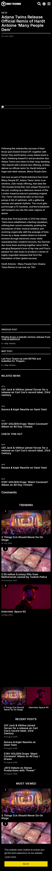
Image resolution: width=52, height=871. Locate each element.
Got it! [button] (26, 864)
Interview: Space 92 (13, 611)
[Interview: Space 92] (26, 596)
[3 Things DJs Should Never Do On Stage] (26, 522)
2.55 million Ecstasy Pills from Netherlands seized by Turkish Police (24, 575)
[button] (39, 4)
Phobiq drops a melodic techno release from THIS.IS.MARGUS (25, 338)
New (4, 12)
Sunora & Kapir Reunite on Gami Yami (24, 409)
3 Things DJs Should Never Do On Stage (22, 538)
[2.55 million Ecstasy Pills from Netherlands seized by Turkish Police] (26, 559)
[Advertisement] (26, 73)
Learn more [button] (10, 857)
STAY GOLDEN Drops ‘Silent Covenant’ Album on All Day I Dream (24, 425)
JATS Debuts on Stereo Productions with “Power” (19, 769)
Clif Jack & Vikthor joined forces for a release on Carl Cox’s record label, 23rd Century (25, 392)
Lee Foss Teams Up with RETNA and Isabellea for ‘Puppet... (21, 359)
